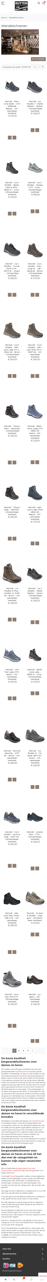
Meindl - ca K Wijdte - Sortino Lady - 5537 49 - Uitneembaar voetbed (12, 837)
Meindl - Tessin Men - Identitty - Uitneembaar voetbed (12, 430)
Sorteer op (26, 67)
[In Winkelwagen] (10, 137)
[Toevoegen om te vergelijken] (14, 137)
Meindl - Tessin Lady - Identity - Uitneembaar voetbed (12, 511)
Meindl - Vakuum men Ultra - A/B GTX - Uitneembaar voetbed (12, 918)
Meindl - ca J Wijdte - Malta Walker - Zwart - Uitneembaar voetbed (35, 593)
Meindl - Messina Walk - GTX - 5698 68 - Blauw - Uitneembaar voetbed (12, 107)
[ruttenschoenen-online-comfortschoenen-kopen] (22, 6)
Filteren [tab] (39, 59)
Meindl (13, 1176)
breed (41, 1121)
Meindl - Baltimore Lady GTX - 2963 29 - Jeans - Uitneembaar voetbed (35, 432)
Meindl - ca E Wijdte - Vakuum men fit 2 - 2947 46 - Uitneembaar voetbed (35, 351)
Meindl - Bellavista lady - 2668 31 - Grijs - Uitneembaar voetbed (35, 674)
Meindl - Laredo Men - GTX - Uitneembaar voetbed (35, 835)
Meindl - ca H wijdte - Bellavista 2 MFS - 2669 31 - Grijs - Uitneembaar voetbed (12, 188)
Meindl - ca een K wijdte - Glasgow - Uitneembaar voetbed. (35, 917)
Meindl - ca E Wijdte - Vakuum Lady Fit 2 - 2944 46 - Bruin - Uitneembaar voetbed (12, 351)
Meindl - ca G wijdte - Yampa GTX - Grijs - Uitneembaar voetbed (35, 187)
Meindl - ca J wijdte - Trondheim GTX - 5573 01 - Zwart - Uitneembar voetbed (12, 270)
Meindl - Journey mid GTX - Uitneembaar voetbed (12, 998)
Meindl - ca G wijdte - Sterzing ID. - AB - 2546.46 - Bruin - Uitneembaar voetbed (35, 270)
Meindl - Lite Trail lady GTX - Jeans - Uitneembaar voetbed (12, 674)
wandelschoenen (22, 1071)
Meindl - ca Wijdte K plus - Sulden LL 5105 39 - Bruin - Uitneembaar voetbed (12, 594)
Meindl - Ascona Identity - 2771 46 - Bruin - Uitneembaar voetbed (12, 756)
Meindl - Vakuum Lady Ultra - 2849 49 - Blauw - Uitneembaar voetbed (35, 513)
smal (34, 1121)
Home (4, 18)
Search (39, 3)
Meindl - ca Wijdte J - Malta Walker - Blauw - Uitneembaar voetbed (35, 106)
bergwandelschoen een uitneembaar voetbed (18, 1169)
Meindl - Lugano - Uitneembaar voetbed (35, 998)
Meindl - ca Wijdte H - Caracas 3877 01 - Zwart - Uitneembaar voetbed (35, 757)
